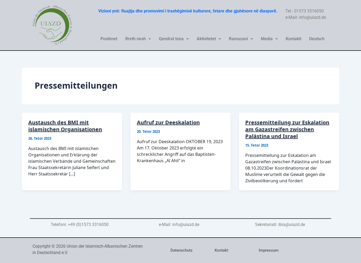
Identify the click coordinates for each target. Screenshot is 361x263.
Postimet (108, 38)
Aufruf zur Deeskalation (168, 122)
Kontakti (293, 38)
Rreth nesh (135, 38)
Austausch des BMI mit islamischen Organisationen (65, 126)
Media (267, 38)
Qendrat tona (171, 38)
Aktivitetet (206, 38)
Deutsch (317, 38)
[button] (138, 39)
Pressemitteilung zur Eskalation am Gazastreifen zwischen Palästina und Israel (287, 129)
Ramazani (238, 38)
